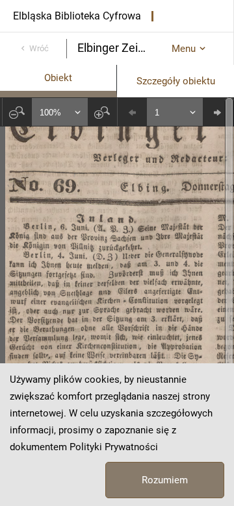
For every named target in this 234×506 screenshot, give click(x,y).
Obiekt (58, 78)
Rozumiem (165, 480)
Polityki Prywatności (114, 447)
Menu (184, 48)
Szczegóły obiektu (175, 81)
